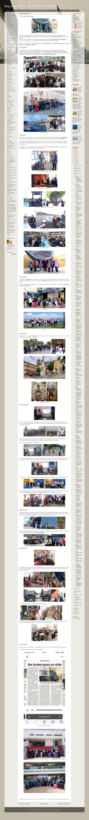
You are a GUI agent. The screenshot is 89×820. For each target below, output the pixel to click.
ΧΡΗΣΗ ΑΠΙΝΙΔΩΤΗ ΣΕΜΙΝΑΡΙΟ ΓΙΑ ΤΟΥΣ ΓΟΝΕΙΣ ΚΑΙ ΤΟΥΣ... (78, 209)
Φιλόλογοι (9, 133)
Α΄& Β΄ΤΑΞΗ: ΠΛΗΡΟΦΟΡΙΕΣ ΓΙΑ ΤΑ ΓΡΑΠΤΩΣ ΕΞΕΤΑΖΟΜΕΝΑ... (78, 364)
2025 (75, 611)
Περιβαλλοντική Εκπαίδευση (10, 102)
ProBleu (8, 221)
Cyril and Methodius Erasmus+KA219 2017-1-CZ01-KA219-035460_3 (11, 161)
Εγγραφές (9, 42)
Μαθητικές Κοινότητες (11, 91)
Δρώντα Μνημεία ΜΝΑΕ (28, 799)
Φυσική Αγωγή (10, 136)
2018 (75, 156)
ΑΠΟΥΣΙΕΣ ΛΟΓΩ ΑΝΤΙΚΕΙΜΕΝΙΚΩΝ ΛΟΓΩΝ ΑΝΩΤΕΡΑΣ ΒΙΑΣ (78, 426)
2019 (75, 158)
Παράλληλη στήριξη (11, 100)
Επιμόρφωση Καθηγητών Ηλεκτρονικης (9, 63)
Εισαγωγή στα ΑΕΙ (10, 47)
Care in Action (9, 153)
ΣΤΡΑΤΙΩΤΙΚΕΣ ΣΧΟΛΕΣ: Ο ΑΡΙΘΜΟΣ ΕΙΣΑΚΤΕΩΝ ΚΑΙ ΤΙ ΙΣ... (78, 529)
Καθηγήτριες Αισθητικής (9, 71)
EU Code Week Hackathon (10, 180)
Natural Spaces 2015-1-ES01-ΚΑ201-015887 (11, 216)
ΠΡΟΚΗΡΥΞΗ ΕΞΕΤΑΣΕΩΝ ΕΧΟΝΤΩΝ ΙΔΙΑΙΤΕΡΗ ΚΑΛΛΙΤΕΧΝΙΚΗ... (78, 339)
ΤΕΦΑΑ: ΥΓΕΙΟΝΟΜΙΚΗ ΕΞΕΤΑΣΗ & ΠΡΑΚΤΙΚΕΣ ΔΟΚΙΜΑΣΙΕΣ (78, 540)
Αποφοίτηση (9, 24)
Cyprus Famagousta (11, 156)
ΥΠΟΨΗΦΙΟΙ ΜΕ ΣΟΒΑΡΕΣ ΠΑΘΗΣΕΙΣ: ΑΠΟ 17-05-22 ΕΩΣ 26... (78, 321)
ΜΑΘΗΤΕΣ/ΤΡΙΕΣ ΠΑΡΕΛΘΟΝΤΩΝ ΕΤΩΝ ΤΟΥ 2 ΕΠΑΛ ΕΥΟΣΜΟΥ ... (78, 407)
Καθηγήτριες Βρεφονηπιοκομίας (10, 74)
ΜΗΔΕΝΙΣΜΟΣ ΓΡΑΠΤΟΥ (78, 310)
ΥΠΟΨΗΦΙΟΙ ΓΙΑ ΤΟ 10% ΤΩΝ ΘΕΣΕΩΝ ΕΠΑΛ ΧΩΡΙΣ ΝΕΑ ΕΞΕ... (78, 464)
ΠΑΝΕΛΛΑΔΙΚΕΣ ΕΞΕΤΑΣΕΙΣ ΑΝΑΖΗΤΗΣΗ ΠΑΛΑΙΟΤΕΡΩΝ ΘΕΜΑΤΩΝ (78, 357)
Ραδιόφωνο (9, 111)
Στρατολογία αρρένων (11, 114)
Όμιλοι (8, 98)
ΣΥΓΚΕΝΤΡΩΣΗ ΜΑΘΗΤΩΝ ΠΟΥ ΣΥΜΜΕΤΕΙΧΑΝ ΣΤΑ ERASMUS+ (78, 420)
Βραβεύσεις (9, 28)
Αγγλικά (8, 17)
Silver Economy (76, 64)
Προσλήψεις (9, 109)
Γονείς (8, 30)
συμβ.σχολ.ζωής (59, 10)
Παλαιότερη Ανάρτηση (63, 803)
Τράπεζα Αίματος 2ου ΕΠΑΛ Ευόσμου (11, 130)
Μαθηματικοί (9, 86)
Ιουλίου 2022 (77, 591)
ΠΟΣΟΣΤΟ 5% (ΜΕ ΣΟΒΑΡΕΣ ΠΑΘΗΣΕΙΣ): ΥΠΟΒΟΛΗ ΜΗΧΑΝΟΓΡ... (78, 394)
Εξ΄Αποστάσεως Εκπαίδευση (10, 59)
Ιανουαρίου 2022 (78, 165)
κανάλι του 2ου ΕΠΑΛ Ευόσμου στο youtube (77, 43)
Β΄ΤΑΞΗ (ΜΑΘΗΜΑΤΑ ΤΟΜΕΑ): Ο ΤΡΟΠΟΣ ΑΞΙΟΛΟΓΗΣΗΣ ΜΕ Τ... (78, 251)
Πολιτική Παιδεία (37, 799)
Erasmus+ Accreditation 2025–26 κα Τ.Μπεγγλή (77, 79)
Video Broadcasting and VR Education (11, 230)
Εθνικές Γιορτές (10, 45)
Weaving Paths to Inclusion (10, 233)
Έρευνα (8, 66)
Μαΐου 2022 (77, 176)
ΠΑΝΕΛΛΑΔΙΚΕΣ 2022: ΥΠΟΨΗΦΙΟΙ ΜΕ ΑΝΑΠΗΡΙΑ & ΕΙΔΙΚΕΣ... (78, 413)
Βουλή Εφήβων (10, 27)
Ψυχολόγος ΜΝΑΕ (10, 143)
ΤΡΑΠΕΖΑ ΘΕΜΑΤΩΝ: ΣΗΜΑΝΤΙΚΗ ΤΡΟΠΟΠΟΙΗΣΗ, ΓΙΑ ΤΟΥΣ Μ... (78, 180)
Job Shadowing (10, 197)
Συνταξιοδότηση (10, 116)
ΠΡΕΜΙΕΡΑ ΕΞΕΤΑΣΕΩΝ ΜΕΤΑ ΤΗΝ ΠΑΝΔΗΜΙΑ (78, 486)
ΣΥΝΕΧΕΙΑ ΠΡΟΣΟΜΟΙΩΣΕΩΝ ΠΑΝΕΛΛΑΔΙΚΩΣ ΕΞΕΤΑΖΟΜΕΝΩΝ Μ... (78, 265)
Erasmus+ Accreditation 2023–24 (11, 172)
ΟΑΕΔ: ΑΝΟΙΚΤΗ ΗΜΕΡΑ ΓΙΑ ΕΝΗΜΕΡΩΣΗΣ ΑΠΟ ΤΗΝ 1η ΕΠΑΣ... (78, 442)
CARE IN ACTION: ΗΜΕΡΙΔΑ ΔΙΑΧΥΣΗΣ (77, 437)
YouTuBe (8, 235)
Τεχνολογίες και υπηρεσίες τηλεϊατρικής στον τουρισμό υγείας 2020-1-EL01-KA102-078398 (11, 122)
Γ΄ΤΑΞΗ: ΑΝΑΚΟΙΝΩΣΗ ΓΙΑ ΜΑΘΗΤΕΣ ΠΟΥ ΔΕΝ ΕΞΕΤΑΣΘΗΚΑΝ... (78, 505)
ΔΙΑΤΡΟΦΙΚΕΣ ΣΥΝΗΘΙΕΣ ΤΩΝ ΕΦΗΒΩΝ (78, 447)
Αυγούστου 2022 (78, 594)
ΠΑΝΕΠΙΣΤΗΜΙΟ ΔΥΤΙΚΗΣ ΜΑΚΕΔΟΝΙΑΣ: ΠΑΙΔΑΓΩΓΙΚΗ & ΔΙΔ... (78, 511)
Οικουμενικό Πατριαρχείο (9, 96)
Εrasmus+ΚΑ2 (34, 10)
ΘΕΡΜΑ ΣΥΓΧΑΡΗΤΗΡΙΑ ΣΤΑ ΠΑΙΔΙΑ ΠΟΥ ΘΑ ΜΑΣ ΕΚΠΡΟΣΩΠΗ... (78, 535)
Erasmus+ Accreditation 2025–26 (11, 177)
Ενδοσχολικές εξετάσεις (9, 54)
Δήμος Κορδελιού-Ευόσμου (10, 35)
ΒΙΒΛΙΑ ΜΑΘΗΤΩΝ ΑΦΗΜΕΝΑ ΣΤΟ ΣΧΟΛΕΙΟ (78, 389)
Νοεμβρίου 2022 (78, 602)
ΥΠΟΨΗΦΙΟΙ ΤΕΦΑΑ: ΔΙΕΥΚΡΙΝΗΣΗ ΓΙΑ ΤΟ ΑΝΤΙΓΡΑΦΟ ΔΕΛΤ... (78, 383)
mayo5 (50, 810)
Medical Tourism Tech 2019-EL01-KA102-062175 (11, 211)
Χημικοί (8, 139)
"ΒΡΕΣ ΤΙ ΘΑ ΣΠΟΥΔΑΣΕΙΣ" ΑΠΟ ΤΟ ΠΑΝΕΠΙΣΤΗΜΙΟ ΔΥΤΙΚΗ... (78, 272)
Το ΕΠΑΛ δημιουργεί (11, 127)
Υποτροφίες (9, 131)
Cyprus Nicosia (10, 158)
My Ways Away (66, 799)
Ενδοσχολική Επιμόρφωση (9, 56)
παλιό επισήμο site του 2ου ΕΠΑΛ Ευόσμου (77, 37)
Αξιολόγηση (9, 21)
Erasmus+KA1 (43, 10)
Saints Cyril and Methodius (76, 71)
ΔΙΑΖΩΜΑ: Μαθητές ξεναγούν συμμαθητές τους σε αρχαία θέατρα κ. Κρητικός (77, 56)
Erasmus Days (10, 164)
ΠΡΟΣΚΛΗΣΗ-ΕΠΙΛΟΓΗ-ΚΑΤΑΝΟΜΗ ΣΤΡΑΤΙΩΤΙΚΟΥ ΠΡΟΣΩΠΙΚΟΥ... (78, 258)
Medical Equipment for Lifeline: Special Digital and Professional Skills (11, 208)
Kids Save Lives (10, 199)
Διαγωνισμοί (9, 37)
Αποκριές (8, 22)
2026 (75, 613)
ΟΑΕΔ (8, 94)
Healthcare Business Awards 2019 (11, 182)
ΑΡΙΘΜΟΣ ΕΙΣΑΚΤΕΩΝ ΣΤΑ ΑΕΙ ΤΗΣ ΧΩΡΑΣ (78, 370)
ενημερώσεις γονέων (16, 10)
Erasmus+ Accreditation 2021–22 (11, 167)
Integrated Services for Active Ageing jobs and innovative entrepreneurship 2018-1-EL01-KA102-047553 (11, 192)
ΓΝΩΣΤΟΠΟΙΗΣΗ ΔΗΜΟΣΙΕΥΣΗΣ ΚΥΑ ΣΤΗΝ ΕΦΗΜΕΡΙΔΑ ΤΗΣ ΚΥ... (78, 327)
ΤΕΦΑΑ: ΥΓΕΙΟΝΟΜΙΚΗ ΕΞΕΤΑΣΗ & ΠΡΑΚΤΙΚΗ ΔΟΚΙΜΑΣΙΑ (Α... (78, 298)
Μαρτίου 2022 (78, 170)
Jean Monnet (9, 196)
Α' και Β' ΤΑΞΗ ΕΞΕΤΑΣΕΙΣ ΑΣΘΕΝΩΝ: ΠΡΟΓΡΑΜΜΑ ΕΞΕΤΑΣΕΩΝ (78, 571)
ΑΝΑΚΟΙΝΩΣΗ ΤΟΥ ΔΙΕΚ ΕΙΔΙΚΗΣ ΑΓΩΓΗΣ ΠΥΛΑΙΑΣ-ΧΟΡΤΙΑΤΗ (78, 498)
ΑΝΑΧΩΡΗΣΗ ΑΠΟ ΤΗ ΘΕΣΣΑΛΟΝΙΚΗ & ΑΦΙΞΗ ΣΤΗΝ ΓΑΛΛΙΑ (78, 186)
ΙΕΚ (7, 69)
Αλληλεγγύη (9, 19)
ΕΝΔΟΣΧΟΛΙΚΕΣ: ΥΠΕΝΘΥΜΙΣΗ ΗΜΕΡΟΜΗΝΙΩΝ (78, 481)
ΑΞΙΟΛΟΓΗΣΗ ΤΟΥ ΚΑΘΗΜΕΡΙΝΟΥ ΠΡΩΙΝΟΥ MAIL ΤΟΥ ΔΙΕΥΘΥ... (78, 578)
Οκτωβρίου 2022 (78, 599)
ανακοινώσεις (75, 10)
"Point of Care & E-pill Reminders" (11, 16)
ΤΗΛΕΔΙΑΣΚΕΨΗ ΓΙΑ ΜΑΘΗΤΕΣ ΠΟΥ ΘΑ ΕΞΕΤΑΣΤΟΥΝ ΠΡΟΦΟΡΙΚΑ (78, 475)
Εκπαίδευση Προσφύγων (9, 51)
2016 (75, 153)
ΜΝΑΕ (8, 92)
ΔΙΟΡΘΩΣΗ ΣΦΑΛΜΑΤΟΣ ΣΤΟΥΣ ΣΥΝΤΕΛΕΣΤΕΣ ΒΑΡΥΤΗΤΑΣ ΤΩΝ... (78, 279)
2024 (75, 610)
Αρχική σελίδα (43, 803)
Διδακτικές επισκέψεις (11, 38)
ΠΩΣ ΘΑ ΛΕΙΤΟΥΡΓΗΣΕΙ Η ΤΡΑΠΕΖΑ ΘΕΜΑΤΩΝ (78, 203)
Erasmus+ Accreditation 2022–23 (11, 169)
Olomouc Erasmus (10, 219)
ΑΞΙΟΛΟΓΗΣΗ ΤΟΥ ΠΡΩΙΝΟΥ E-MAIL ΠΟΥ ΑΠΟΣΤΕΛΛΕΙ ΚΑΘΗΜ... (78, 242)
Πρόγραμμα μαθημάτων (9, 108)
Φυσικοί (8, 138)
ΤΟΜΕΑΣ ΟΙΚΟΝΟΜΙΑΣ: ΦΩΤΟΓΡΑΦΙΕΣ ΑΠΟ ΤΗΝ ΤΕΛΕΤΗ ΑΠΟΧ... (78, 216)
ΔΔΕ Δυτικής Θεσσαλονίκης (10, 32)
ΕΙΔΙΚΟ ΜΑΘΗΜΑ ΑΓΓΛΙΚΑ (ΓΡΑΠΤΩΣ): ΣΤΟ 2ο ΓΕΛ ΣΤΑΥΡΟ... (78, 346)
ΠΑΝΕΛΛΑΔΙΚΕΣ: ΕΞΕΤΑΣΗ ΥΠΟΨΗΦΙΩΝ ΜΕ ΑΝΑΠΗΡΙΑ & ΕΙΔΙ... (78, 491)
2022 (75, 163)
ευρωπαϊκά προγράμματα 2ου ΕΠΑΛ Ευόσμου (76, 40)
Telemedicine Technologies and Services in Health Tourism (10, 227)
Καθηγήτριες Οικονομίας (9, 82)
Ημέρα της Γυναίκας (11, 67)
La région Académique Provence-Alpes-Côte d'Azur (11, 201)
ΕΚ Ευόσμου (9, 49)
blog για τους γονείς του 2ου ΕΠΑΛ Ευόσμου (30, 6)
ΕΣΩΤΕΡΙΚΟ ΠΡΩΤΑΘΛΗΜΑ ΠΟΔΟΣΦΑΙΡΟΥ (78, 432)
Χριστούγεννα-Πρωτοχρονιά (10, 142)
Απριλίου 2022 (78, 173)
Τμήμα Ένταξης (10, 126)
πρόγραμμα (67, 10)
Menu (8, 10)
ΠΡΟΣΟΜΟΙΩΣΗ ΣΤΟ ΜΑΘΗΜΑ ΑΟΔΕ (78, 191)
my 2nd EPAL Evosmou (11, 246)
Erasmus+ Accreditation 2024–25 (11, 175)
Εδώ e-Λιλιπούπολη (11, 44)
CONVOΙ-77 (43, 799)
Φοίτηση (8, 134)
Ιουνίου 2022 (77, 588)
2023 (75, 608)
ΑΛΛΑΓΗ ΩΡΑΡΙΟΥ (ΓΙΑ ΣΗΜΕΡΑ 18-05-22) (78, 402)
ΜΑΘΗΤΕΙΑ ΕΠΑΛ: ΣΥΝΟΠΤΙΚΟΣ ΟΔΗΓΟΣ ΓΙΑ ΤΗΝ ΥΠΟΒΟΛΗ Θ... (78, 197)
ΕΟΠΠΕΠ (9, 61)
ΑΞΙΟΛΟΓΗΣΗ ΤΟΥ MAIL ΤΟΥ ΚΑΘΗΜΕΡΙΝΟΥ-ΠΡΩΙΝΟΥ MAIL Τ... (78, 584)
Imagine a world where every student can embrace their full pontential (11, 186)
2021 (75, 161)
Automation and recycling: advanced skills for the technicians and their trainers (11, 147)
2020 (75, 160)
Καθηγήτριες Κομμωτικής (9, 77)
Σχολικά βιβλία (10, 117)
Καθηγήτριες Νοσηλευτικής (9, 79)
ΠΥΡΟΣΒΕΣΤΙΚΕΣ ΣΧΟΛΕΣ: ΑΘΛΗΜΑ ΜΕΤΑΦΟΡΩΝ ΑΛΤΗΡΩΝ (78, 222)
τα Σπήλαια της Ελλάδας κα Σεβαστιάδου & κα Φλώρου (76, 47)
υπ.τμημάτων (26, 10)
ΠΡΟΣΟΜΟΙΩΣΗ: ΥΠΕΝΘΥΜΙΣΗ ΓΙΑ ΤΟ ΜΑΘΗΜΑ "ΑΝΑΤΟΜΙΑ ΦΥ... (78, 236)
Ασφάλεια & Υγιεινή (10, 25)
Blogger (57, 810)
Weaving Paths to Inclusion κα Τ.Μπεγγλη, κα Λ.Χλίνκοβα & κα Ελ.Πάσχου (76, 75)
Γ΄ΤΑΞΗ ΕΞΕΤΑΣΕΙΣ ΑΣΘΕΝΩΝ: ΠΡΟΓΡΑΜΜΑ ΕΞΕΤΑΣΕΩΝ (78, 565)
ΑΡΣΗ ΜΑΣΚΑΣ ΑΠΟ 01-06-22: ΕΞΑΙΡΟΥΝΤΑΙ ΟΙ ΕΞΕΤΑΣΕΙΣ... (78, 523)
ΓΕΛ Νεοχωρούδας (76, 66)
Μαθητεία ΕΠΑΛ (10, 88)
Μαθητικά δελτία (10, 89)
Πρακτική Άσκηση (10, 105)
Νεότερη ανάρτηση (24, 803)
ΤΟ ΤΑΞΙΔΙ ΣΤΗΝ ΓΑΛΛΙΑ (78, 246)
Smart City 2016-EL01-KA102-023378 (11, 223)
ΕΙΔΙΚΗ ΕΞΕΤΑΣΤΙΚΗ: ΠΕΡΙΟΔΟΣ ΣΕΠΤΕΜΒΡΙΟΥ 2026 (76, 18)
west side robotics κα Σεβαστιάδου (77, 68)
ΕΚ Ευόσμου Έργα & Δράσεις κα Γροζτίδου (77, 63)
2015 (75, 151)
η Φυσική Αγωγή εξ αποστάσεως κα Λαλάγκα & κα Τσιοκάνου (76, 52)
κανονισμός (50, 10)
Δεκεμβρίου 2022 (78, 605)
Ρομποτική (9, 113)
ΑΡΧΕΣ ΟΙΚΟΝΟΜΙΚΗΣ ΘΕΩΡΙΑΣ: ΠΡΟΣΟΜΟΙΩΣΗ (78, 291)
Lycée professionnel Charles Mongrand (54, 799)
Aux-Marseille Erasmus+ (9, 152)
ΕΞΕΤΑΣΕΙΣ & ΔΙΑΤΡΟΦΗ (78, 399)
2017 (75, 155)
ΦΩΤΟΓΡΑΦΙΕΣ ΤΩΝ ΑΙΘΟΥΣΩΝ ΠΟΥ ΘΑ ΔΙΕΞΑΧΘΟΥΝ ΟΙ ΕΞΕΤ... (78, 452)
